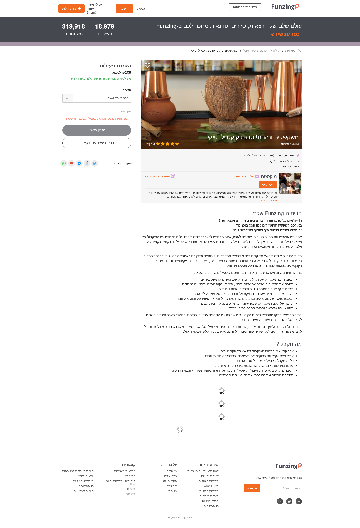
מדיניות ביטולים (209, 481)
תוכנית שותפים (209, 496)
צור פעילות (69, 8)
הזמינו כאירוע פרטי (158, 176)
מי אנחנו (171, 471)
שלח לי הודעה (245, 176)
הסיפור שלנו (169, 481)
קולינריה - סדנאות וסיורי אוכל (120, 482)
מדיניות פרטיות (209, 491)
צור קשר (172, 486)
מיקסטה (269, 176)
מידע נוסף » (269, 200)
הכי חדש (130, 476)
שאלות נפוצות (210, 476)
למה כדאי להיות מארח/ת (203, 471)
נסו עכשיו (287, 34)
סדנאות (130, 494)
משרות (172, 491)
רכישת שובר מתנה (245, 7)
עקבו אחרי (267, 185)
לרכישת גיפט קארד (95, 143)
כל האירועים (86, 486)
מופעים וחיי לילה (83, 481)
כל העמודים (211, 506)
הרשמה (124, 8)
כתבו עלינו (170, 476)
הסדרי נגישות (210, 501)
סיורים (131, 489)
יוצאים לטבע (86, 476)
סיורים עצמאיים (84, 491)
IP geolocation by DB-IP (180, 517)
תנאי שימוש (211, 486)
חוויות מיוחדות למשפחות (78, 471)
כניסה (141, 8)
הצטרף (252, 488)
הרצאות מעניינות (124, 471)
